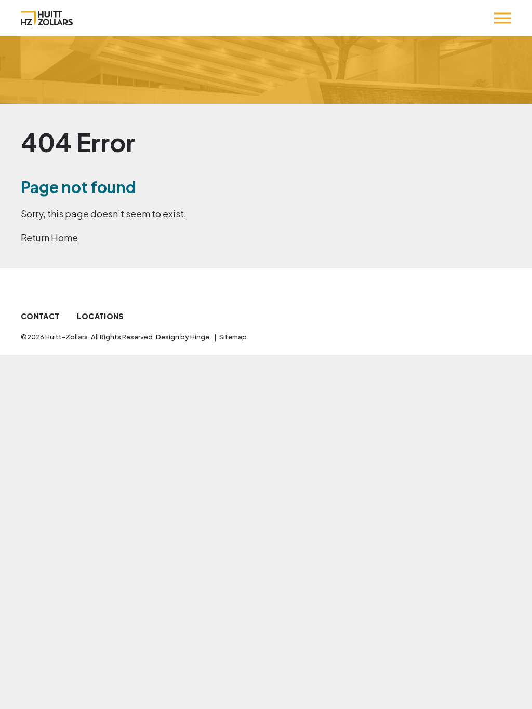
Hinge (199, 337)
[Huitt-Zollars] (47, 18)
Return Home (49, 237)
